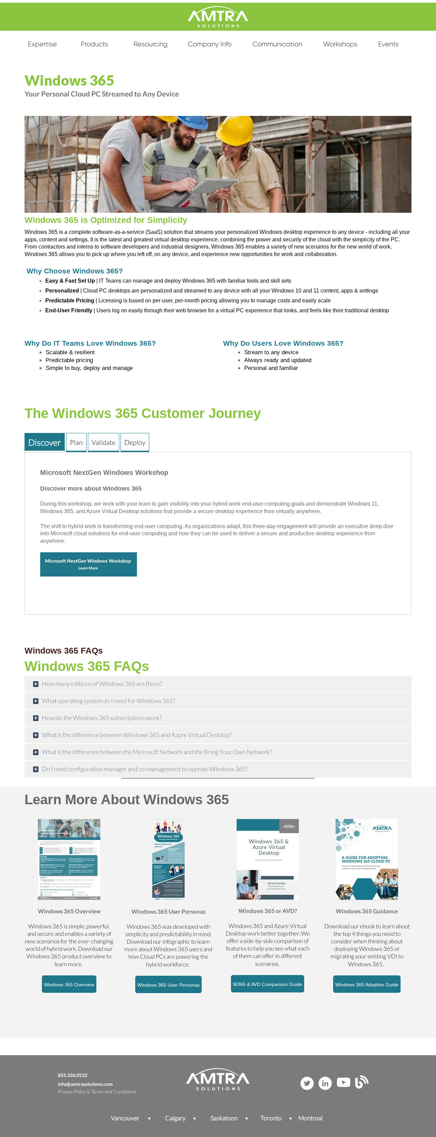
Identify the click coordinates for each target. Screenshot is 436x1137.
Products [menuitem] (94, 44)
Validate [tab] (103, 442)
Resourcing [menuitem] (151, 44)
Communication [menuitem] (277, 44)
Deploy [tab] (134, 442)
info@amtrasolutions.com (85, 1084)
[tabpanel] (218, 533)
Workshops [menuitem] (340, 44)
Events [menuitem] (388, 44)
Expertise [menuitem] (42, 44)
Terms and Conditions (113, 1091)
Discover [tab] (44, 442)
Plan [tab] (76, 442)
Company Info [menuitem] (210, 44)
